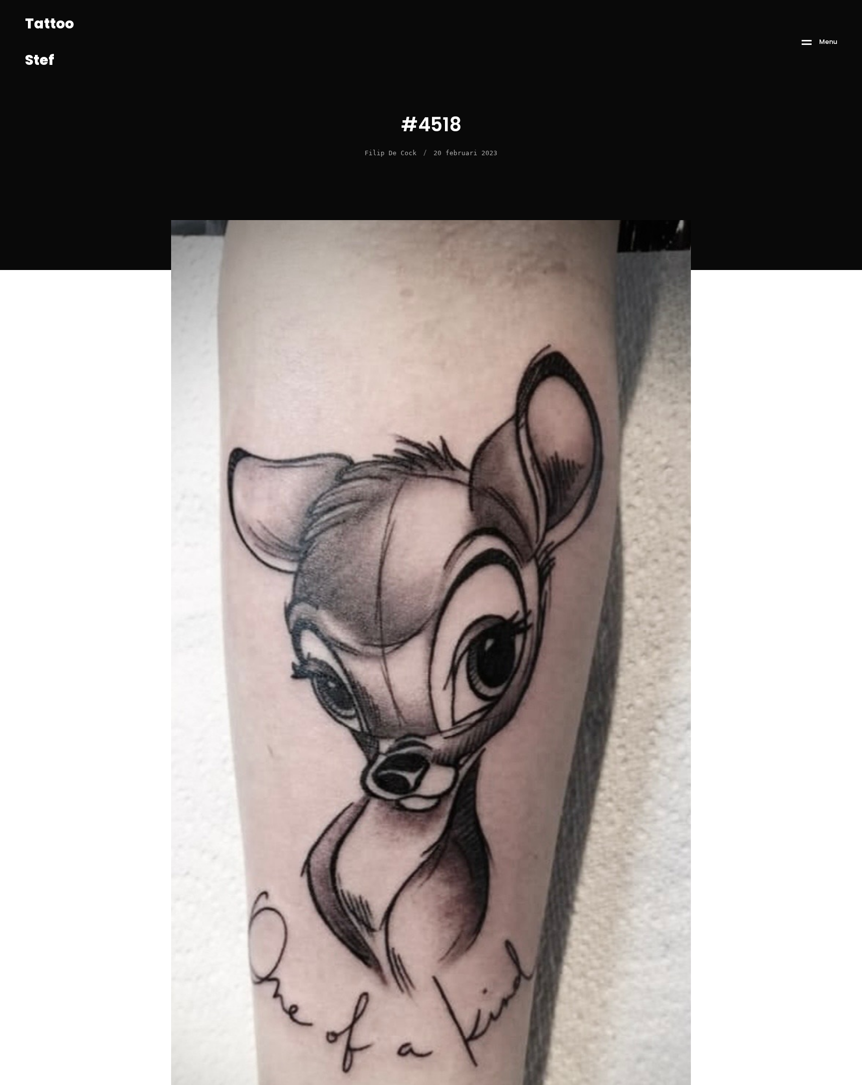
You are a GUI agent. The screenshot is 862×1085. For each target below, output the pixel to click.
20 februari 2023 (465, 153)
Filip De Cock (391, 153)
